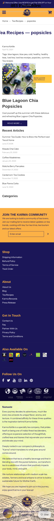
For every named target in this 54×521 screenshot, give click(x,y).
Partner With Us (9, 328)
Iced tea (11, 57)
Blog (4, 291)
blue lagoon (13, 54)
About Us (6, 287)
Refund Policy (8, 261)
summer (46, 57)
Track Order (7, 269)
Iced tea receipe (23, 57)
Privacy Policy (8, 332)
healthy (36, 54)
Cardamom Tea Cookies (13, 175)
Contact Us (7, 320)
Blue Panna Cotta (10, 183)
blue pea (23, 54)
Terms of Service (10, 265)
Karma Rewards (9, 298)
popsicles (36, 57)
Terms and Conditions (12, 336)
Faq (4, 324)
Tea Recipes (8, 294)
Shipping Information (12, 257)
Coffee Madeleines (11, 157)
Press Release (9, 302)
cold (30, 54)
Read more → (15, 123)
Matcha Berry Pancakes (13, 166)
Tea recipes (7, 61)
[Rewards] (7, 513)
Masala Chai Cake (10, 148)
